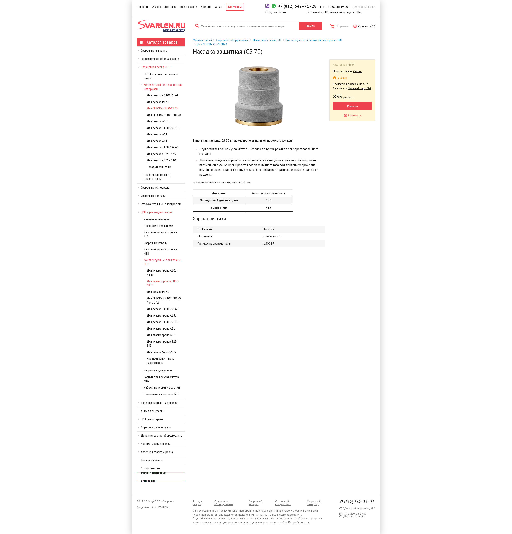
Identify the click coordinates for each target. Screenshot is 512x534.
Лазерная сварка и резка (157, 452)
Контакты (235, 7)
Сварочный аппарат (255, 503)
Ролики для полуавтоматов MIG (161, 379)
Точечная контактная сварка (159, 403)
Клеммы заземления (157, 219)
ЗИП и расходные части (156, 212)
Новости (142, 7)
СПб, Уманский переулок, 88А (357, 508)
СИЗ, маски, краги (152, 419)
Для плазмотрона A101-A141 (162, 273)
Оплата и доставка (164, 7)
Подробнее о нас (299, 522)
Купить (352, 106)
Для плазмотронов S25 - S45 (162, 344)
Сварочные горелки (153, 196)
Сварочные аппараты (154, 50)
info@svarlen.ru (275, 12)
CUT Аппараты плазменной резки (161, 76)
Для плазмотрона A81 (161, 335)
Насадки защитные (159, 167)
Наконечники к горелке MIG (161, 394)
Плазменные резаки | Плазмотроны (157, 177)
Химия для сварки (152, 411)
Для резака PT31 (158, 102)
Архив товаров (150, 468)
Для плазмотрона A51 (161, 328)
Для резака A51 (157, 134)
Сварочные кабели (155, 243)
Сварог (357, 71)
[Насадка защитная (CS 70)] (259, 96)
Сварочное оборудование (232, 40)
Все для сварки (198, 503)
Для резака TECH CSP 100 (163, 128)
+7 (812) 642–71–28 (357, 501)
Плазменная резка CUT (155, 67)
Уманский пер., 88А (359, 88)
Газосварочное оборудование (160, 59)
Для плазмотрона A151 (162, 315)
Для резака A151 (158, 121)
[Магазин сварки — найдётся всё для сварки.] (161, 26)
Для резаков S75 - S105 (162, 160)
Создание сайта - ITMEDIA (153, 507)
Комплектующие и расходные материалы (163, 87)
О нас (218, 7)
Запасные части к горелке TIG (160, 234)
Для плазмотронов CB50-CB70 (163, 283)
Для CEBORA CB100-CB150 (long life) (164, 300)
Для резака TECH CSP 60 (162, 147)
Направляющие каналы (158, 370)
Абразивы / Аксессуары (156, 427)
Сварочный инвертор (314, 503)
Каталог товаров (161, 42)
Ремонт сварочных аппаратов (153, 477)
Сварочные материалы (155, 187)
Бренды (206, 7)
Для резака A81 (157, 141)
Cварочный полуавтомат (283, 503)
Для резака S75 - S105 (161, 352)
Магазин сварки (202, 40)
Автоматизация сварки (156, 444)
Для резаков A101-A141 (162, 95)
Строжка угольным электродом (161, 204)
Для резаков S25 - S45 (161, 154)
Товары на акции (151, 460)
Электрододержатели (158, 226)
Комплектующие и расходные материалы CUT (314, 40)
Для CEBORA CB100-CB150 (164, 115)
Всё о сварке (188, 7)
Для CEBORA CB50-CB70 (162, 108)
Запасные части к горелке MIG (160, 251)
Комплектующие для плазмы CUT (162, 262)
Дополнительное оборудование (161, 435)
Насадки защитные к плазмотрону (160, 361)
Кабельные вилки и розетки (162, 387)
